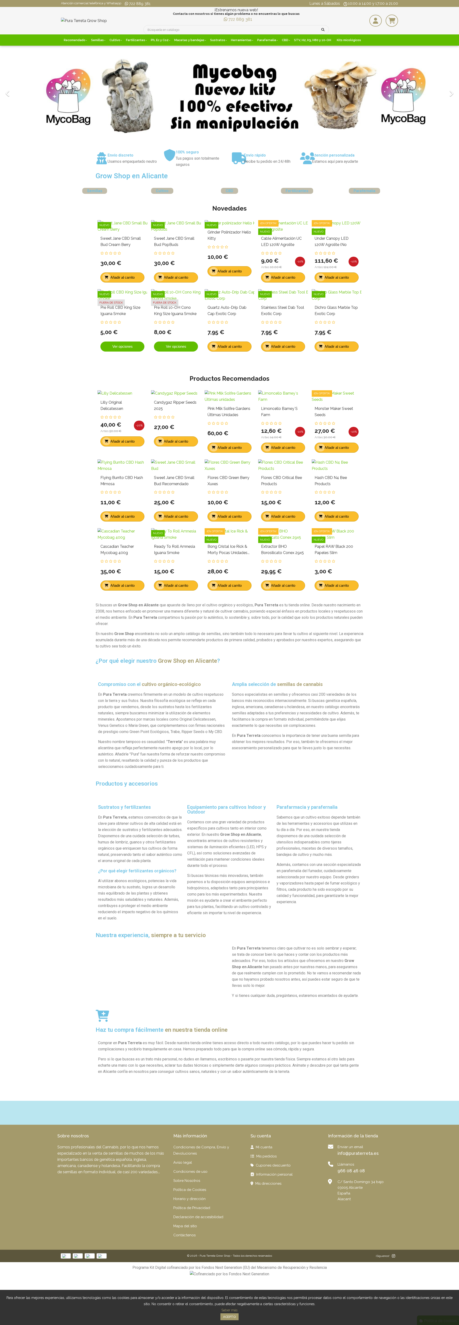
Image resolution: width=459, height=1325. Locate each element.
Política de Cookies (189, 1190)
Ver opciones (122, 346)
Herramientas (241, 40)
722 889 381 (140, 3)
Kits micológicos (349, 40)
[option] (229, 93)
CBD (285, 40)
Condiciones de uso (190, 1171)
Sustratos (217, 40)
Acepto (229, 1317)
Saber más (229, 1310)
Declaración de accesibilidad (198, 1217)
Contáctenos (184, 1235)
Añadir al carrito (122, 277)
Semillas (97, 40)
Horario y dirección (189, 1199)
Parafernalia (266, 40)
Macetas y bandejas (189, 40)
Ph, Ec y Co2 (160, 40)
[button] (34, 93)
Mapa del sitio (185, 1226)
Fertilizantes (135, 40)
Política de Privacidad (191, 1208)
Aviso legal (182, 1162)
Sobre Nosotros (186, 1180)
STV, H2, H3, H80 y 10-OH (312, 40)
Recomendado (74, 40)
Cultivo (114, 40)
